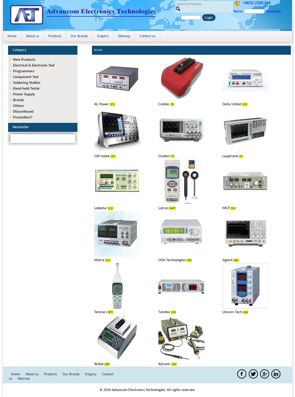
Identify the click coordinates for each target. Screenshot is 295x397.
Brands (18, 100)
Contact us (147, 36)
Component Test (26, 77)
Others (18, 106)
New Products (24, 60)
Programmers (23, 71)
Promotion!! (22, 117)
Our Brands (79, 36)
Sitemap (124, 36)
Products (54, 36)
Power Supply (24, 94)
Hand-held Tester (26, 89)
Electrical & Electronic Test (34, 65)
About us (32, 36)
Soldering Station (26, 83)
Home (12, 36)
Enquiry (103, 36)
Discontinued (23, 112)
